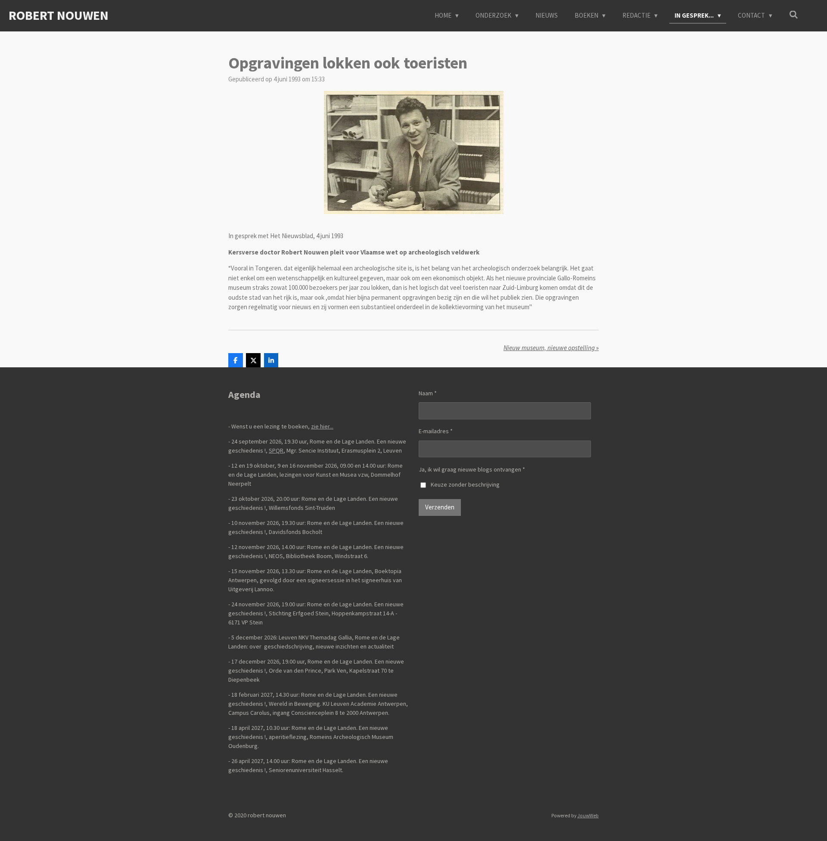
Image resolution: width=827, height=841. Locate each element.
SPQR (276, 450)
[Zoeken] (793, 15)
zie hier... (322, 426)
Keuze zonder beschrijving (465, 484)
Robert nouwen (59, 15)
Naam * (428, 393)
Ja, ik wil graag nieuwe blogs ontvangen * (472, 469)
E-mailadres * (436, 431)
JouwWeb (588, 816)
